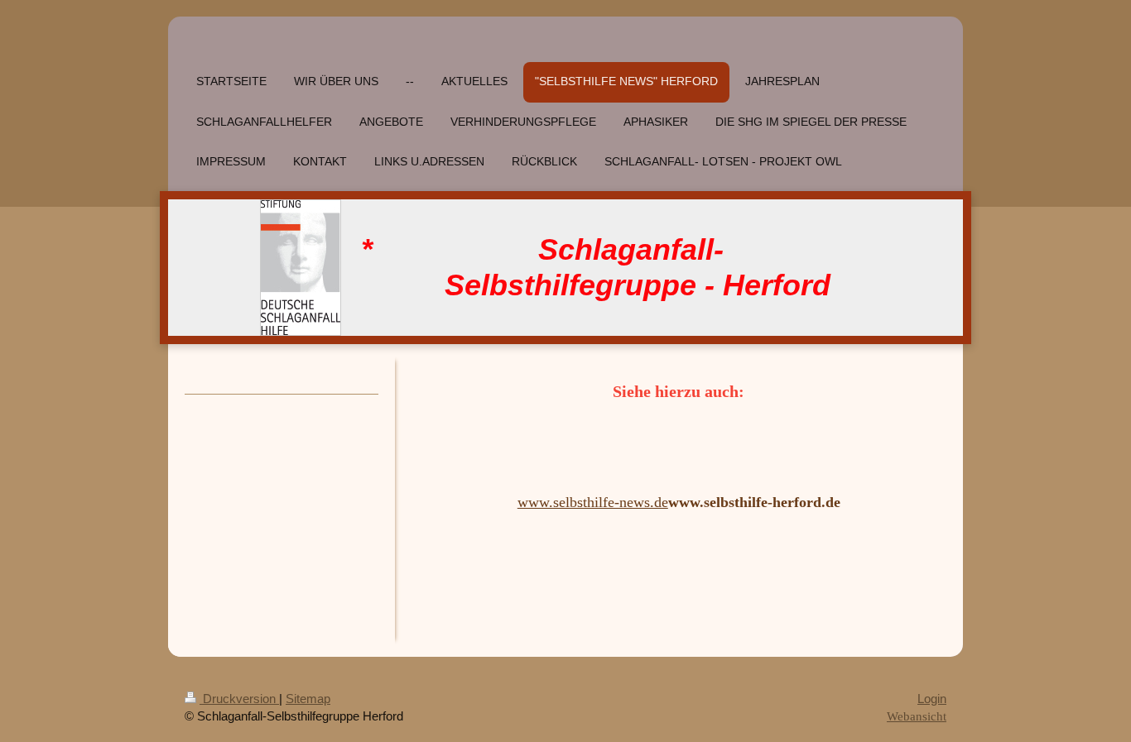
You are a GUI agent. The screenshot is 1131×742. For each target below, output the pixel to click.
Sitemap (308, 699)
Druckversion (239, 699)
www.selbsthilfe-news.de (592, 502)
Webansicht (916, 716)
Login (931, 699)
